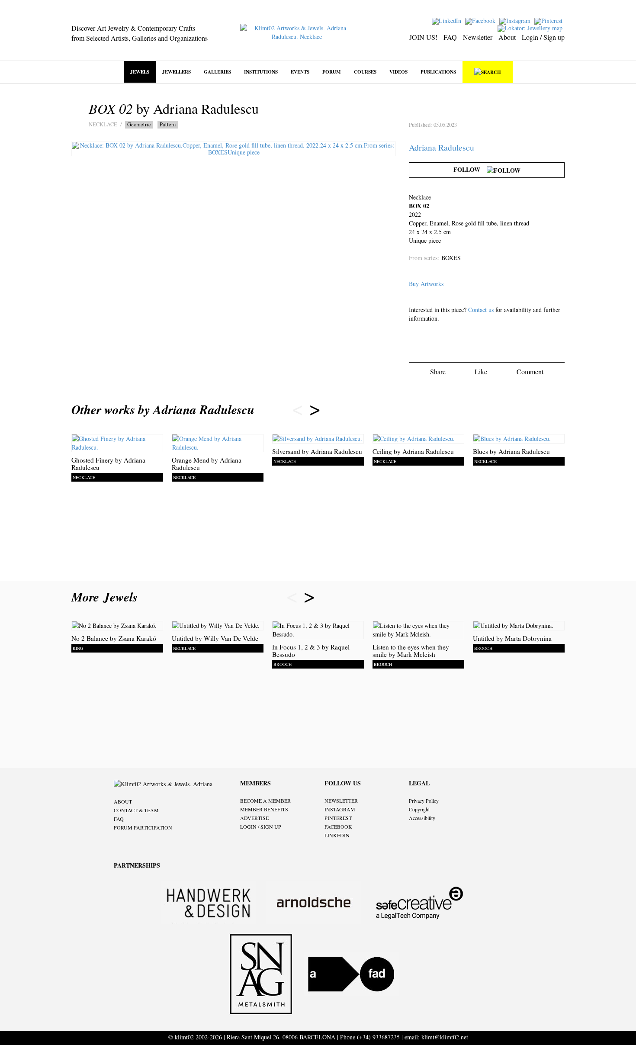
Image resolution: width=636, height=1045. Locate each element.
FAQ (450, 37)
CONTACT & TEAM (136, 810)
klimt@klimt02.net (444, 1037)
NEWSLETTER (341, 800)
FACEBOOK (338, 826)
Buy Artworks (426, 284)
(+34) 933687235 (378, 1037)
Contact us (481, 309)
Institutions (261, 71)
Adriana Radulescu (441, 147)
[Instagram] (516, 20)
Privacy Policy (424, 800)
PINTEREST (338, 817)
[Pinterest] (549, 20)
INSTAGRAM (339, 809)
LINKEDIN (337, 835)
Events (300, 71)
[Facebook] (481, 20)
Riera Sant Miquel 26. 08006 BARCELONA (281, 1037)
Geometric (139, 124)
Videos (398, 71)
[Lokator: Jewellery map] (531, 27)
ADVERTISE (254, 817)
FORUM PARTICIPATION (143, 827)
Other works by (162, 409)
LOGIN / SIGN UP (260, 826)
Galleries (217, 71)
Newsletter (477, 37)
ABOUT (123, 801)
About (507, 37)
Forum (331, 71)
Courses (365, 71)
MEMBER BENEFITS (264, 809)
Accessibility (422, 817)
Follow (470, 169)
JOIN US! (423, 37)
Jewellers (176, 71)
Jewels (139, 71)
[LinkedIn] (447, 20)
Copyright (419, 809)
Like (481, 371)
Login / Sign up (543, 37)
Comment (530, 371)
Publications (438, 71)
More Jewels (106, 597)
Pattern (168, 124)
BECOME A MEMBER (265, 800)
